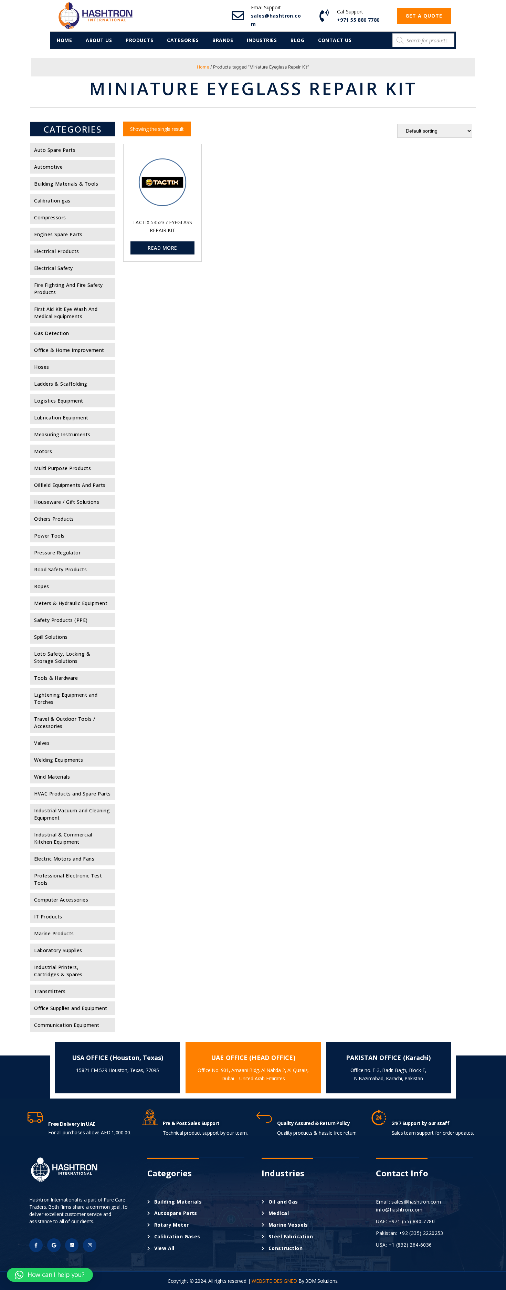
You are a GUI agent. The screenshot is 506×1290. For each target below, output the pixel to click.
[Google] (54, 1245)
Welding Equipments (58, 760)
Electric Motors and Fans (64, 858)
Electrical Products (56, 251)
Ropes (41, 586)
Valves (42, 743)
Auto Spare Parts (54, 150)
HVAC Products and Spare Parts (72, 793)
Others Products (54, 519)
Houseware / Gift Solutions (66, 502)
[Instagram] (89, 1245)
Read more (162, 248)
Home (64, 40)
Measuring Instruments (62, 434)
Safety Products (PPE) (61, 620)
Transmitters (49, 991)
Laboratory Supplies (58, 950)
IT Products (48, 916)
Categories (183, 40)
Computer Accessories (61, 899)
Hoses (41, 367)
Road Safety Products (60, 569)
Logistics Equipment (58, 400)
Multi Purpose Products (62, 468)
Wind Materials (52, 776)
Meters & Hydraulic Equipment (70, 603)
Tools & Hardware (56, 678)
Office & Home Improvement (69, 350)
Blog (297, 40)
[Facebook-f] (36, 1245)
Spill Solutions (51, 637)
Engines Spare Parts (58, 234)
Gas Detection (51, 333)
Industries (262, 40)
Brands (222, 40)
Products (139, 40)
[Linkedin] (71, 1245)
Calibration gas (52, 200)
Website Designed (274, 1281)
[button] (424, 16)
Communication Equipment (66, 1025)
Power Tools (49, 535)
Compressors (50, 217)
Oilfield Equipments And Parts (70, 485)
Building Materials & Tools (66, 183)
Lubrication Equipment (61, 417)
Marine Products (54, 933)
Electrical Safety (53, 268)
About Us (99, 40)
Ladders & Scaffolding (60, 384)
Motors (43, 451)
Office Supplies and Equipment (70, 1008)
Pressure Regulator (57, 552)
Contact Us (334, 40)
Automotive (48, 167)
